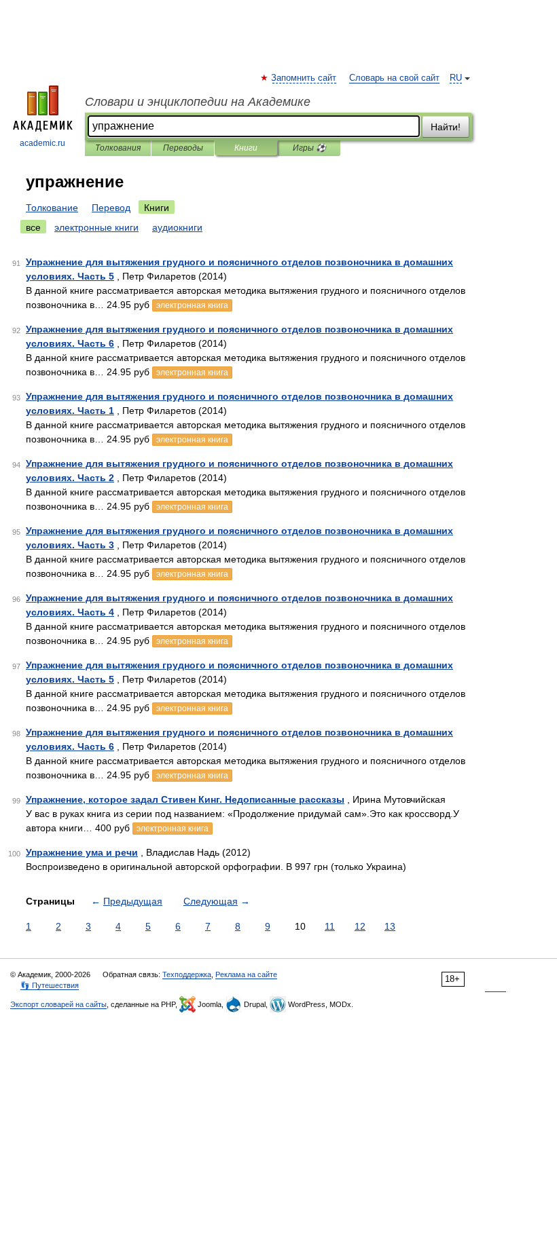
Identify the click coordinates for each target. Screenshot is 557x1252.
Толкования (118, 148)
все (33, 227)
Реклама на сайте (246, 974)
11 (330, 926)
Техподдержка (186, 974)
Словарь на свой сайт (394, 78)
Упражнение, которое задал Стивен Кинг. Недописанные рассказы (185, 799)
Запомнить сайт (304, 78)
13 (389, 926)
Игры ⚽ (309, 148)
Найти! (446, 126)
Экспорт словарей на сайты (58, 1004)
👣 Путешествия (49, 985)
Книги (245, 148)
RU (456, 78)
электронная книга (192, 305)
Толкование (52, 207)
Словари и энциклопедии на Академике (197, 102)
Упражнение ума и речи (82, 852)
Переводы (183, 148)
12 (360, 926)
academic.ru (42, 143)
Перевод (111, 207)
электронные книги (96, 227)
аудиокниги (177, 227)
